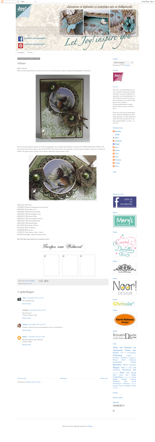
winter (30, 283)
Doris (116, 138)
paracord (115, 386)
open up (133, 383)
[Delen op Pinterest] (47, 281)
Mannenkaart (126, 370)
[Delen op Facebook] (45, 281)
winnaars (127, 385)
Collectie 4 (132, 358)
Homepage (63, 378)
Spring (134, 377)
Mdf (134, 370)
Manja (24, 337)
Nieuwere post (22, 378)
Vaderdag (133, 379)
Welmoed (25, 283)
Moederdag (115, 373)
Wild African (130, 381)
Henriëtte (118, 131)
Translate (127, 65)
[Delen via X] (43, 281)
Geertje (117, 163)
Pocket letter (124, 375)
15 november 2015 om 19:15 (35, 298)
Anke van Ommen (122, 347)
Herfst (125, 364)
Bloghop (116, 352)
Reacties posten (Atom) (33, 382)
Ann (134, 347)
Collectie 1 (131, 355)
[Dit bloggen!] (41, 281)
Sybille (117, 134)
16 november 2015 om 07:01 (37, 310)
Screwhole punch (127, 377)
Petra (117, 166)
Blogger (90, 426)
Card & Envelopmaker (128, 353)
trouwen (121, 386)
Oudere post (104, 378)
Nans (116, 157)
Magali (117, 144)
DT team (30, 52)
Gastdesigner (117, 362)
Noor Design (131, 372)
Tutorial (124, 379)
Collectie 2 (117, 357)
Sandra (117, 150)
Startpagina (20, 52)
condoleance (126, 383)
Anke (116, 153)
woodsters (115, 388)
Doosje (115, 359)
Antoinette (118, 141)
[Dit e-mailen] (39, 281)
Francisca (118, 160)
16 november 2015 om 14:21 (37, 324)
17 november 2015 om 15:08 (35, 337)
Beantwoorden (26, 304)
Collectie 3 (125, 357)
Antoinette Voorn (121, 350)
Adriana (25, 324)
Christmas (117, 355)
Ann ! (117, 147)
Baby (134, 350)
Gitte (24, 298)
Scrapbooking (117, 377)
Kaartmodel (132, 365)
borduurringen (117, 383)
